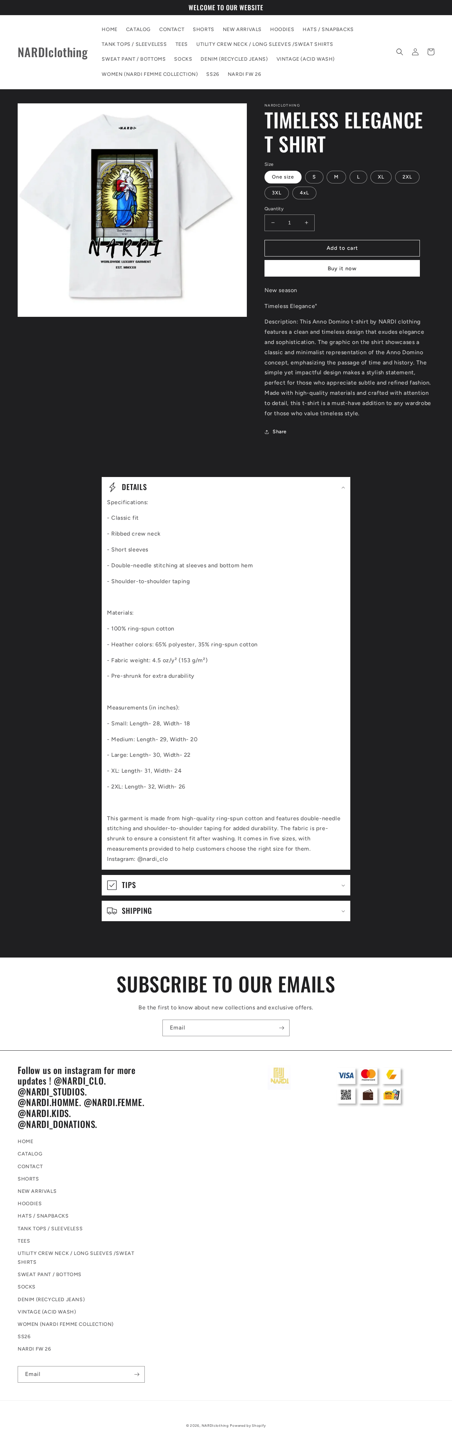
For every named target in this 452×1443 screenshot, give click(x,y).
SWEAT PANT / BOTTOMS (50, 1275)
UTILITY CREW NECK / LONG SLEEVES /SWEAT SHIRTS (76, 1257)
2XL (407, 177)
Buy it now (342, 268)
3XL (276, 193)
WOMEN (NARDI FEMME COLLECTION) (66, 1324)
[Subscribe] (281, 1028)
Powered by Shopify (248, 1425)
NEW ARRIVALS (37, 1191)
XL (381, 177)
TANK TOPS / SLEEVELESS (50, 1229)
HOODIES (30, 1204)
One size (283, 177)
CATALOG (30, 1154)
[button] (400, 52)
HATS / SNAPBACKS (43, 1216)
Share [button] (280, 432)
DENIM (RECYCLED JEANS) (51, 1300)
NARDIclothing (215, 1425)
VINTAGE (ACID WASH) (47, 1312)
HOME (25, 1142)
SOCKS (27, 1287)
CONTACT (30, 1167)
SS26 (24, 1337)
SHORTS (28, 1179)
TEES (24, 1241)
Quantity (274, 208)
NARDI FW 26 (34, 1349)
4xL (304, 193)
